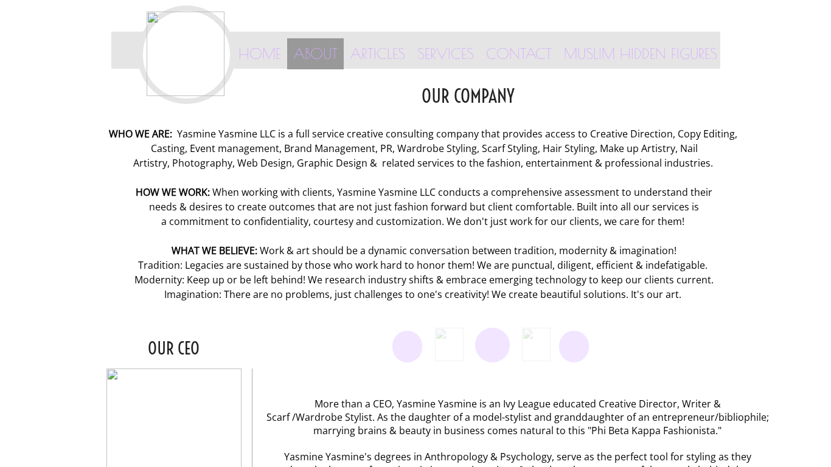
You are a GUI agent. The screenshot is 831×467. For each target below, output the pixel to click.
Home (259, 53)
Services (445, 53)
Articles (377, 53)
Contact (519, 53)
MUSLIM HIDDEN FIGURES (640, 53)
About (315, 53)
